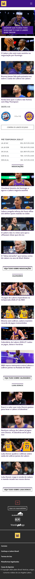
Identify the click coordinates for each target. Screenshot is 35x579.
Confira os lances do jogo (17, 127)
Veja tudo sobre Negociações (17, 268)
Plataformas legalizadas (10, 562)
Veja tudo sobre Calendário (17, 378)
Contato (4, 546)
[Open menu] (31, 3)
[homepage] (3, 3)
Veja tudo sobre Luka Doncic (17, 489)
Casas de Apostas (7, 567)
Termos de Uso (6, 556)
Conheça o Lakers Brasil (10, 551)
